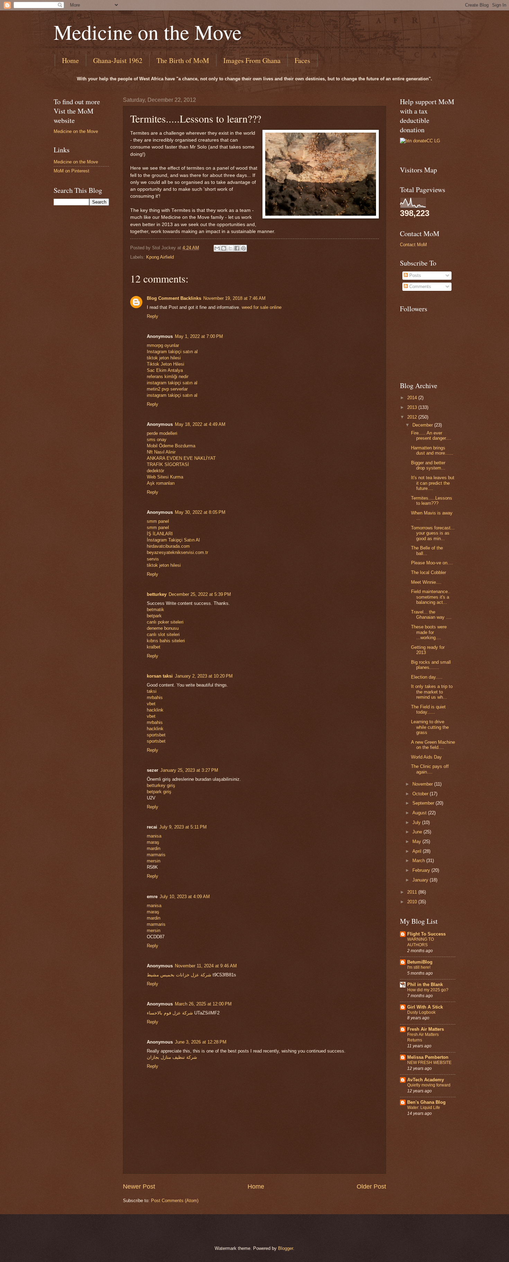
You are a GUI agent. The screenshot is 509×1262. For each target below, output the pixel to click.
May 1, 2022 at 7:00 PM (199, 336)
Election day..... (427, 677)
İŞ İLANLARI (160, 533)
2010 (412, 901)
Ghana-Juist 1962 (117, 60)
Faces (302, 60)
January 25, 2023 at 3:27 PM (189, 770)
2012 (412, 417)
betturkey (157, 594)
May (417, 841)
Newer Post (139, 1186)
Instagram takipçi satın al (172, 351)
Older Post (371, 1186)
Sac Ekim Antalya (165, 370)
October (421, 793)
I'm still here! (418, 967)
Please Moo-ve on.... (432, 562)
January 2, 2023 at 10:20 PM (204, 676)
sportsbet (156, 734)
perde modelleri (162, 433)
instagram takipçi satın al (172, 382)
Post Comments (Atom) (174, 1200)
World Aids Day (426, 757)
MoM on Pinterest (71, 170)
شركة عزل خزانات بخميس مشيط (179, 974)
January (421, 880)
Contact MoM (413, 244)
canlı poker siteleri (165, 622)
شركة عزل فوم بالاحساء (170, 1012)
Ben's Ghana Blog (426, 1102)
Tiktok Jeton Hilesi (165, 364)
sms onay (157, 439)
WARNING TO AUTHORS (420, 942)
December (423, 425)
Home (70, 60)
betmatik (155, 609)
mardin (153, 848)
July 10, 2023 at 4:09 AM (185, 896)
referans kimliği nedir (167, 376)
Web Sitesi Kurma (165, 477)
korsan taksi (160, 676)
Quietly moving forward (428, 1085)
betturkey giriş (161, 785)
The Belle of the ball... (427, 550)
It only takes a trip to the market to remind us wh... (432, 692)
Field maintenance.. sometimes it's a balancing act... (430, 597)
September (424, 803)
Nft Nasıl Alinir (161, 452)
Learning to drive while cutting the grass (430, 727)
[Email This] (217, 248)
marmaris (156, 854)
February (421, 870)
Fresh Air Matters (425, 1029)
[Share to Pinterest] (243, 248)
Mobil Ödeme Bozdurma (171, 445)
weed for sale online (262, 307)
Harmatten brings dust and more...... (432, 450)
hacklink (155, 710)
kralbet (153, 647)
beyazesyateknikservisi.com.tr (177, 552)
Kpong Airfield (160, 257)
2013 (412, 407)
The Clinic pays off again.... (430, 769)
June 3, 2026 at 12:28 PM (200, 1042)
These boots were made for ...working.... (429, 632)
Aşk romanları (161, 483)
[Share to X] (230, 248)
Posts (414, 275)
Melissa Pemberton (427, 1057)
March (419, 860)
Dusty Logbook (421, 1012)
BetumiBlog (419, 962)
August (420, 812)
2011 (412, 892)
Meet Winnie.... (426, 582)
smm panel (158, 521)
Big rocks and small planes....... (431, 665)
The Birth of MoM (183, 60)
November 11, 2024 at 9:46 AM (206, 965)
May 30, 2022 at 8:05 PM (200, 512)
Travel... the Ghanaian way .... (431, 614)
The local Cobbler (428, 572)
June (417, 831)
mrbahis (155, 697)
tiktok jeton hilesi (164, 357)
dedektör (155, 470)
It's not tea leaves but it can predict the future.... (432, 483)
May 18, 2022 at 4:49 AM (200, 424)
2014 (412, 397)
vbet (151, 703)
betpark (154, 615)
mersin (153, 860)
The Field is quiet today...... (428, 709)
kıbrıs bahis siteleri (166, 640)
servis (153, 559)
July (417, 822)
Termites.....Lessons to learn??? (431, 500)
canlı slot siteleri (163, 634)
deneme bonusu (163, 628)
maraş (153, 842)
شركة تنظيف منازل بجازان (172, 1057)
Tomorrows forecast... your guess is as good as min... (433, 533)
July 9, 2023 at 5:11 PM (183, 827)
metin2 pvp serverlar (167, 389)
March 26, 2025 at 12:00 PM (203, 1003)
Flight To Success (426, 934)
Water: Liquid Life (423, 1107)
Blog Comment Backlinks (174, 298)
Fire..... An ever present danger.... (431, 435)
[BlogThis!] (223, 248)
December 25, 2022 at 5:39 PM (200, 594)
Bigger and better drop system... (428, 465)
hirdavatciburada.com (168, 546)
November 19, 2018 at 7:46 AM (234, 298)
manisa (154, 836)
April (417, 851)
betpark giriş (159, 791)
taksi (152, 691)
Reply (152, 316)
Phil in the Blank (425, 984)
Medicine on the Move (148, 32)
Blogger (285, 1248)
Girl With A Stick (425, 1007)
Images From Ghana (251, 60)
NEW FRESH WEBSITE (429, 1062)
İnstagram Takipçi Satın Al (173, 540)
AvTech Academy (425, 1079)
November (423, 784)
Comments (419, 286)
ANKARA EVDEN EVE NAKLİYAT (181, 458)
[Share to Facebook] (236, 248)
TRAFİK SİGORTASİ (168, 464)
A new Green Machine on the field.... (433, 745)
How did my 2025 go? (427, 989)
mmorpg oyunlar (163, 345)
